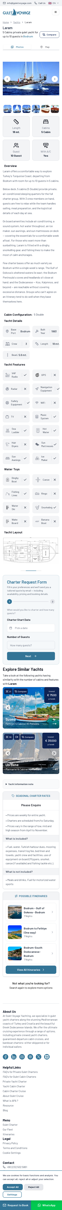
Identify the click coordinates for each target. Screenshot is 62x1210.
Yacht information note (20, 783)
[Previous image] (8, 707)
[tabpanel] (31, 82)
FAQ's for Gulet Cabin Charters (19, 1084)
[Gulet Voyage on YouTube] (22, 1065)
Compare (51, 34)
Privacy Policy (10, 1151)
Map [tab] (47, 46)
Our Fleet (8, 1137)
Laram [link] (28, 22)
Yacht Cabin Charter (14, 1094)
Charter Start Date (18, 619)
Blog (5, 1118)
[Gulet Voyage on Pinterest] (47, 1065)
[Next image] (54, 707)
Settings (12, 1194)
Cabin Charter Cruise (14, 1099)
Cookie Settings (12, 1160)
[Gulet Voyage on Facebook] (5, 1065)
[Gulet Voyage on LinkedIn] (14, 1065)
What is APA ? (10, 1108)
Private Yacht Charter (15, 1089)
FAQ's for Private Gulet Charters (20, 1079)
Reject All (33, 1186)
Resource (8, 1113)
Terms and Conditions (15, 1156)
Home (6, 22)
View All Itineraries (27, 977)
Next (28, 656)
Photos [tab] (20, 46)
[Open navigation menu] (55, 12)
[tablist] (31, 47)
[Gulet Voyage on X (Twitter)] (38, 1065)
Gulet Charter (10, 1132)
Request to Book (18, 1205)
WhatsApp (48, 1205)
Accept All (13, 1186)
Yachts (16, 22)
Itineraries (8, 1142)
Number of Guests (18, 636)
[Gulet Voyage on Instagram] (30, 1065)
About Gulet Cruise (13, 1103)
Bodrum (28, 36)
